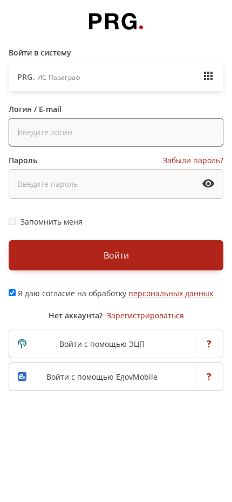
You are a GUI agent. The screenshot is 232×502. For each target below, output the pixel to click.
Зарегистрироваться (145, 315)
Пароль (23, 160)
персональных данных (170, 293)
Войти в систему (40, 52)
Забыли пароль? (193, 160)
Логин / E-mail (35, 109)
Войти (116, 255)
